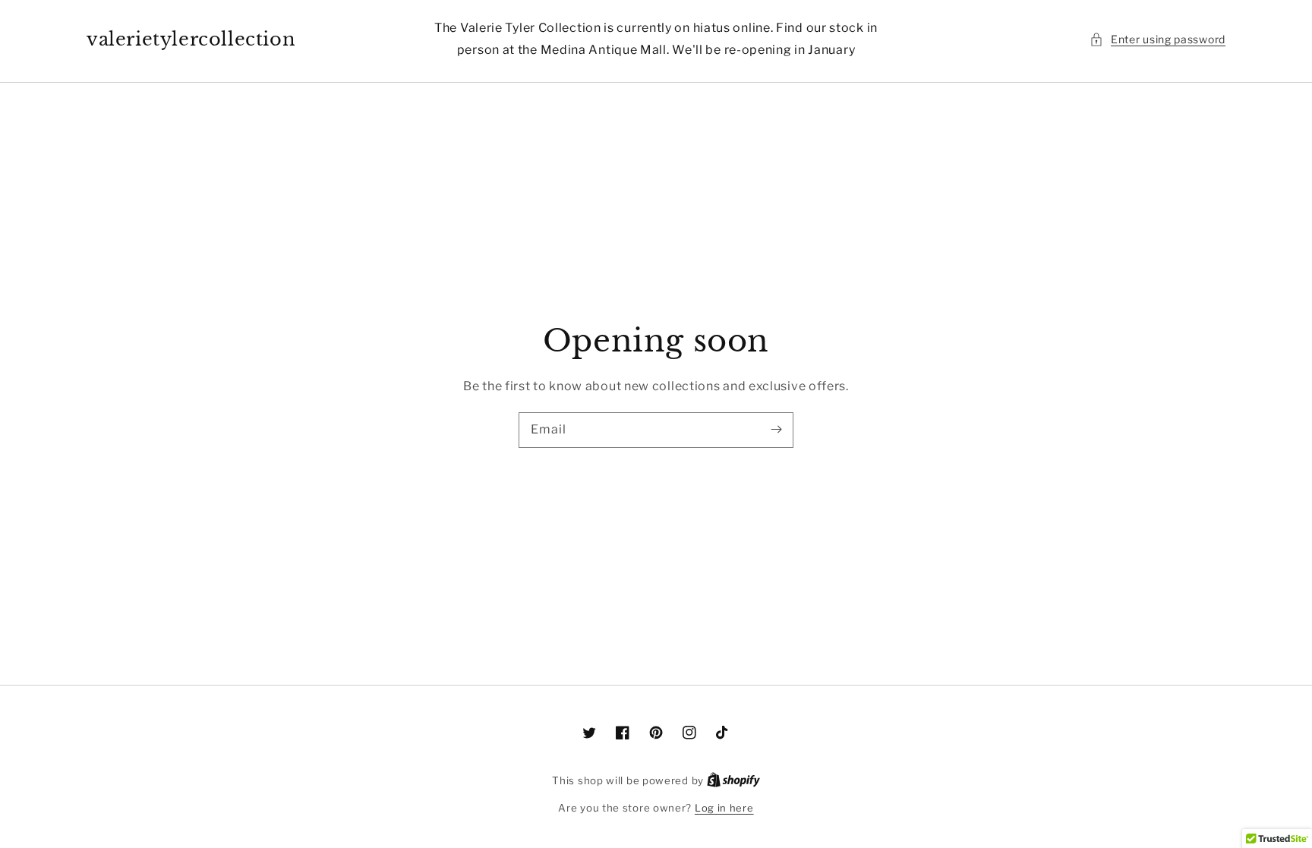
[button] (1157, 39)
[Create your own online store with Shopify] (733, 780)
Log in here (724, 808)
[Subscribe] (776, 429)
